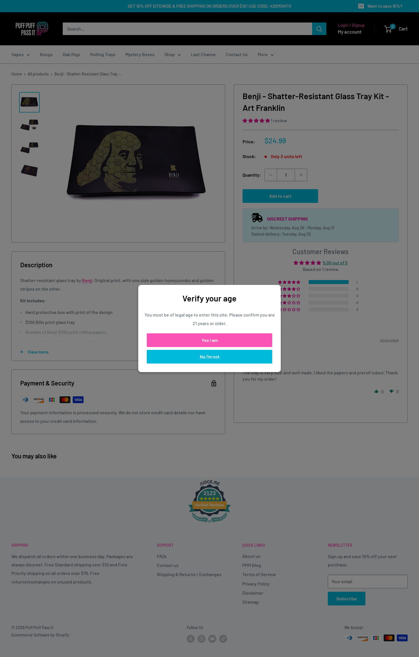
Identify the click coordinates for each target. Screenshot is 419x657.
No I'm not (209, 356)
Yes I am (210, 340)
